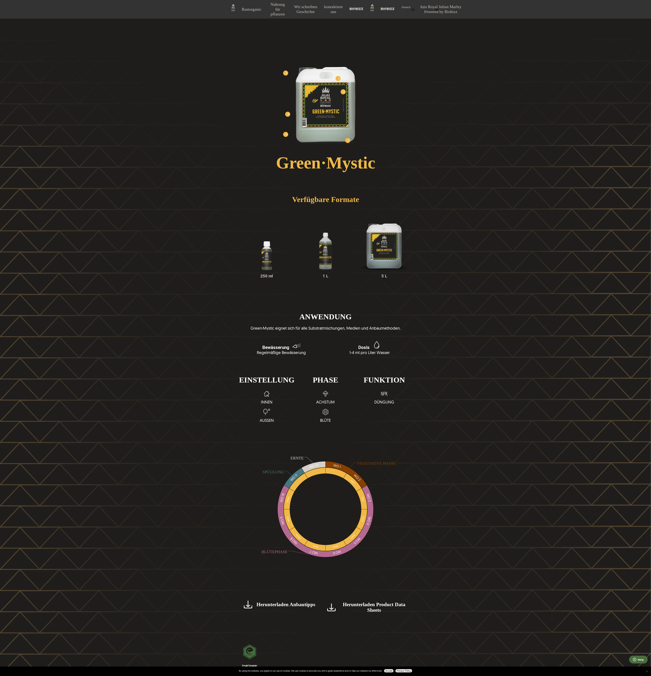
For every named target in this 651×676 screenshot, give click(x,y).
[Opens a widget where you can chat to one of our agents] (638, 660)
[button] (281, 604)
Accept (388, 671)
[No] (646, 671)
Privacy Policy (404, 671)
